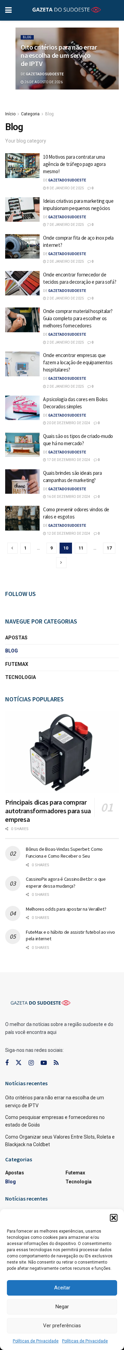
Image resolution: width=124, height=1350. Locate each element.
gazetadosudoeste (45, 74)
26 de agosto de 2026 (43, 82)
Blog (27, 37)
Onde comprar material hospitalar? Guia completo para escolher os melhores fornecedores (78, 318)
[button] (113, 1217)
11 (81, 548)
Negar (62, 1307)
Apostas (16, 637)
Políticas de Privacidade (36, 1341)
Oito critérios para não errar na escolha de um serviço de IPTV (59, 55)
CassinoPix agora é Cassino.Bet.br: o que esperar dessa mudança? (66, 882)
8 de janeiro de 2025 (65, 188)
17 (109, 548)
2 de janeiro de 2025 (65, 261)
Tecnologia (20, 677)
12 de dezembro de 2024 (68, 533)
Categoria (30, 114)
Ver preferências (62, 1325)
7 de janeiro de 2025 (65, 225)
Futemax (16, 664)
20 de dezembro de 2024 (68, 423)
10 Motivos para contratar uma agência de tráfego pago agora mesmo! (74, 164)
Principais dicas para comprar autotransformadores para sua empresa (48, 811)
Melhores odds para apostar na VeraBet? (66, 909)
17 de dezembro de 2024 (68, 460)
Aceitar (62, 1288)
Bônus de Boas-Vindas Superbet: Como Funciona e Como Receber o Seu (64, 852)
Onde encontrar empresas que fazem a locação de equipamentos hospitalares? (78, 362)
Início (10, 114)
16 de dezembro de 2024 (68, 497)
